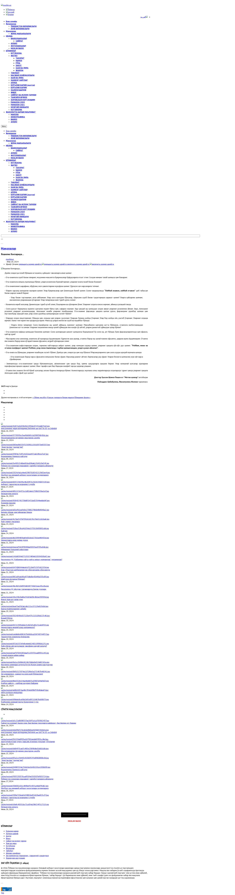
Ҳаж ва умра (11, 843)
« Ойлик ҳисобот (40, 397)
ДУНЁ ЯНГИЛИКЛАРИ (20, 138)
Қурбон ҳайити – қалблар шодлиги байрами (19, 683)
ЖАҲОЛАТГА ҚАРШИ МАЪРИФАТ (21, 221)
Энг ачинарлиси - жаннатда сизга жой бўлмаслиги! (22, 674)
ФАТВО (14, 165)
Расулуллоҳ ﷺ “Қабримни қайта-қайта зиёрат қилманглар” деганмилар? (31, 559)
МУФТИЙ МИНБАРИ (20, 216)
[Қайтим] (25, 528)
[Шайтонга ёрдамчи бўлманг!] (25, 576)
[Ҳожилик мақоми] (25, 500)
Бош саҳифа (11, 131)
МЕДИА (9, 145)
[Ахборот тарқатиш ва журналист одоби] (25, 482)
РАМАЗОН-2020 (18, 211)
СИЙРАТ (19, 150)
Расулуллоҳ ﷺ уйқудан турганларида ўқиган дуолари (23, 589)
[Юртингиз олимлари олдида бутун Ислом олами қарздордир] (25, 662)
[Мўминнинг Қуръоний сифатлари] (24, 547)
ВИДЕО (14, 229)
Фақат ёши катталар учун (12, 599)
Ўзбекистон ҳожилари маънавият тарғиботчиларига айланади (27, 465)
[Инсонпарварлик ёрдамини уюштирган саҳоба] (24, 435)
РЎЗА (18, 172)
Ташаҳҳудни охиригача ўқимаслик (15, 636)
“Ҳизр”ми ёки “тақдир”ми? (12, 447)
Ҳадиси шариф (12, 833)
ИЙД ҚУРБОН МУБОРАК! (12, 692)
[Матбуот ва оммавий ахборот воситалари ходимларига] (25, 472)
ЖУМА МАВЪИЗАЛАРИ (21, 143)
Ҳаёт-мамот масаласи (10, 521)
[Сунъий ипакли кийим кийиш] (25, 653)
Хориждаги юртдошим (15, 858)
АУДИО (14, 153)
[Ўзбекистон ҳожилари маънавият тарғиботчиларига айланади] (25, 463)
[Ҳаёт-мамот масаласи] (25, 519)
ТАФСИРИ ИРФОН (19, 207)
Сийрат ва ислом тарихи (16, 841)
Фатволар (10, 848)
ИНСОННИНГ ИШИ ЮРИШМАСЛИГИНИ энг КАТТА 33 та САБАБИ (29, 428)
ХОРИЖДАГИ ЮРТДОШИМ (23, 209)
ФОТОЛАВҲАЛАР (18, 155)
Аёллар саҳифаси (13, 853)
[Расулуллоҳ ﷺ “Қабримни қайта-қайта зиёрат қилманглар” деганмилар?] (25, 556)
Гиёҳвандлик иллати (9, 493)
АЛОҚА (14, 192)
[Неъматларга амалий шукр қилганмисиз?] (25, 625)
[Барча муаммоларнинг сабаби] (24, 606)
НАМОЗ (19, 170)
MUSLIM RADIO (17, 158)
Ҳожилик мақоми (8, 503)
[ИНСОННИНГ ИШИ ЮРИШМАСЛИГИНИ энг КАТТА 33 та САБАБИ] (25, 426)
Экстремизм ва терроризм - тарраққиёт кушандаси (27, 855)
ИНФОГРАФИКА (18, 226)
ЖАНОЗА (19, 180)
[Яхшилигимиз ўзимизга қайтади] (24, 454)
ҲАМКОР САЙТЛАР (19, 189)
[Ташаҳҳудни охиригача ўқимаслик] (25, 634)
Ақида (8, 836)
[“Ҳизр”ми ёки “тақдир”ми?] (25, 444)
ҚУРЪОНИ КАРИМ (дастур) (23, 194)
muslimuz (10, 259)
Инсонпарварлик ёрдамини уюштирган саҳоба (20, 437)
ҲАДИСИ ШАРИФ (18, 199)
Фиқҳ (8, 838)
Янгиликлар (11, 133)
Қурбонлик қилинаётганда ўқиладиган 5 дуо (19, 702)
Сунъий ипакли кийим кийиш (12, 655)
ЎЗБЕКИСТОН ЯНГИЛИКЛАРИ (23, 136)
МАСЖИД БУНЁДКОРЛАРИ (22, 185)
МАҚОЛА (15, 224)
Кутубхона (10, 846)
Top (2, 893)
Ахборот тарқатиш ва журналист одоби (18, 484)
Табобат (9, 850)
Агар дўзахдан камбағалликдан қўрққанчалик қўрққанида (25, 570)
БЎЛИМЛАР (11, 160)
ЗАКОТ (19, 175)
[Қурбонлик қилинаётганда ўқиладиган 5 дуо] (25, 699)
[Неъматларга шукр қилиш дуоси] (25, 537)
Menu (4, 126)
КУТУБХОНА (16, 162)
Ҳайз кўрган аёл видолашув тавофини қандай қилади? (24, 646)
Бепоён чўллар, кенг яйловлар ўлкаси (16, 512)
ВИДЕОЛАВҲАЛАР (19, 148)
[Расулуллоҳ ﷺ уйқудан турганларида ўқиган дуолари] (25, 586)
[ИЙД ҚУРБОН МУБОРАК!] (24, 690)
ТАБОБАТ (15, 182)
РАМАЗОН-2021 (18, 214)
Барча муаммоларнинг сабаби (13, 608)
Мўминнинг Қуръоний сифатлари (14, 549)
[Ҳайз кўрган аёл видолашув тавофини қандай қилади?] (25, 643)
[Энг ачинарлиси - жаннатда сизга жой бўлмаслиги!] (25, 671)
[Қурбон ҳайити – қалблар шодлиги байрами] (25, 681)
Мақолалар (11, 140)
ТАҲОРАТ (20, 167)
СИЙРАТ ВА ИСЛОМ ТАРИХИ (23, 204)
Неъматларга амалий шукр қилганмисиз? (18, 627)
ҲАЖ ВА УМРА (22, 177)
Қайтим (4, 531)
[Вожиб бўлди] (25, 615)
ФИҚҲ (13, 202)
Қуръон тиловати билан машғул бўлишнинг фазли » (68, 397)
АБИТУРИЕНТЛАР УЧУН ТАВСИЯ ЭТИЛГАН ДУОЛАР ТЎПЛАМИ (28, 741)
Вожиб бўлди (6, 618)
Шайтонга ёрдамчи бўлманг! (13, 579)
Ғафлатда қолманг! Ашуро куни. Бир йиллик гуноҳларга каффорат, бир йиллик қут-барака (38, 723)
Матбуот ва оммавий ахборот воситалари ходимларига (24, 475)
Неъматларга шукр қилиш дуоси (14, 540)
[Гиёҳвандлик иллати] (25, 491)
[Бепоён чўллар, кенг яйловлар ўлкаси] (25, 510)
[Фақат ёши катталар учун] (25, 597)
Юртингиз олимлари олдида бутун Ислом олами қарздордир (27, 664)
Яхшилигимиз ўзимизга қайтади (14, 456)
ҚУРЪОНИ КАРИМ (19, 197)
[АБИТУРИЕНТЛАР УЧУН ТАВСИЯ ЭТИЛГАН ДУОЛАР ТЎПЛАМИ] (24, 739)
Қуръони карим (12, 831)
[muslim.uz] (6, 5)
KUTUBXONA (16, 219)
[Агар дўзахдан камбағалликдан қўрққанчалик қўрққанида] (25, 567)
